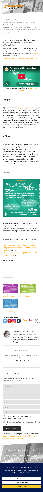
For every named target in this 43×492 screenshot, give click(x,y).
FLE (28, 27)
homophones (31, 29)
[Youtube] (36, 458)
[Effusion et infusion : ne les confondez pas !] (28, 288)
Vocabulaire (20, 22)
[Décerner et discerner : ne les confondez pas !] (10, 303)
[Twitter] (5, 321)
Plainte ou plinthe (21, 350)
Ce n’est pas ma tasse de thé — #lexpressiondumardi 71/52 (21, 356)
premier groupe (26, 108)
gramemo (32, 27)
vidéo (18, 32)
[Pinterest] (21, 458)
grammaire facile (8, 29)
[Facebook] (7, 458)
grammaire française (20, 29)
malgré (36, 53)
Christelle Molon (20, 20)
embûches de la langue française (16, 27)
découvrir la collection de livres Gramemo (19, 245)
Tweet (25, 320)
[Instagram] (14, 321)
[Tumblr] (19, 321)
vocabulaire (23, 32)
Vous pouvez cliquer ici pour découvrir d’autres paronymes (20, 58)
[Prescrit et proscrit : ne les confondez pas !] (10, 288)
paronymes (12, 32)
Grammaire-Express (10, 22)
